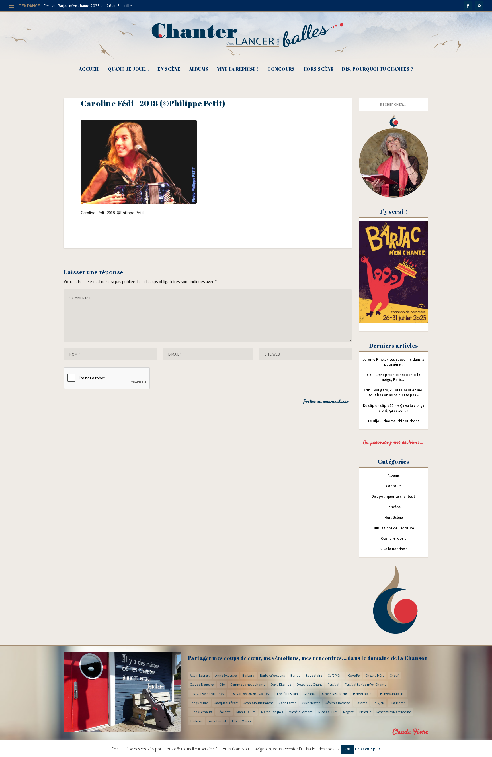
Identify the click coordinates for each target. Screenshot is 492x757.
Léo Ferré (224, 712)
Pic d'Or (365, 712)
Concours (281, 69)
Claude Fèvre (410, 732)
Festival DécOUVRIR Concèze (250, 693)
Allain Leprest (200, 675)
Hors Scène (319, 69)
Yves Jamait (217, 721)
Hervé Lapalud (363, 693)
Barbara (248, 675)
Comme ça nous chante (247, 684)
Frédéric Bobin (287, 693)
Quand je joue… (128, 69)
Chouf (394, 675)
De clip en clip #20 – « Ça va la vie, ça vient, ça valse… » (393, 408)
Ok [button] (347, 749)
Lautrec (361, 703)
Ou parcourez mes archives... (393, 442)
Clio (222, 684)
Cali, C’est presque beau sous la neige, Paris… (393, 377)
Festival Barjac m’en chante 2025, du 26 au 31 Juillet (88, 5)
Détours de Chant (309, 684)
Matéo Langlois (272, 712)
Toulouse (196, 721)
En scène (169, 69)
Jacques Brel (199, 703)
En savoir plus (368, 749)
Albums (198, 69)
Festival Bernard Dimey (207, 693)
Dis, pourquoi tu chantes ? (377, 69)
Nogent (348, 712)
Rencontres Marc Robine (393, 712)
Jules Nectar (311, 703)
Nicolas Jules (327, 712)
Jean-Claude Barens (258, 703)
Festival (333, 684)
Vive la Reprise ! (238, 69)
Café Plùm (335, 675)
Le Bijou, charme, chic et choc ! (393, 421)
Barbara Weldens (272, 675)
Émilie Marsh (241, 721)
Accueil (89, 69)
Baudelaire (314, 675)
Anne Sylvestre (226, 675)
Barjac (295, 675)
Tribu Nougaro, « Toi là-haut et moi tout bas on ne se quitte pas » (393, 392)
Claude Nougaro (202, 684)
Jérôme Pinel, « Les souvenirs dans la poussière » (393, 362)
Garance (310, 693)
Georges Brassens (334, 693)
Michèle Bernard (301, 712)
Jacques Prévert (226, 703)
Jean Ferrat (287, 703)
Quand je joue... (393, 538)
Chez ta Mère (374, 675)
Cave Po (354, 675)
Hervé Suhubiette (392, 693)
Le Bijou (378, 703)
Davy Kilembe (281, 684)
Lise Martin (398, 703)
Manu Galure (245, 712)
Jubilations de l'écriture (393, 528)
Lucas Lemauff (201, 712)
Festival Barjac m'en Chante (365, 684)
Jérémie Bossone (337, 703)
